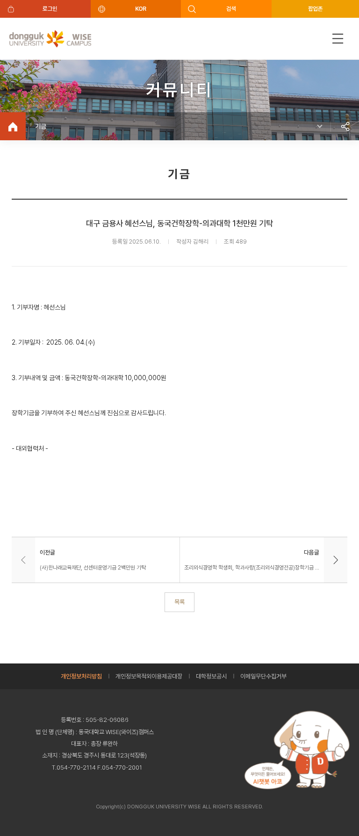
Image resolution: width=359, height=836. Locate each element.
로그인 (50, 8)
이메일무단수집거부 (263, 676)
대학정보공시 (211, 676)
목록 (179, 601)
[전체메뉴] (338, 38)
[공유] (345, 126)
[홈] (13, 126)
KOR (140, 8)
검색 (231, 8)
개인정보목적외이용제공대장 (148, 676)
